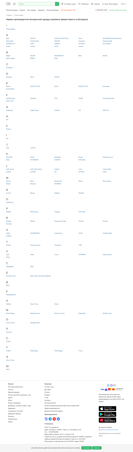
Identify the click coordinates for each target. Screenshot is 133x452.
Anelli (32, 43)
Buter (56, 58)
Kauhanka (57, 157)
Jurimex (32, 148)
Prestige (57, 212)
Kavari (81, 157)
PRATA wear (34, 212)
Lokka (105, 172)
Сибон (8, 341)
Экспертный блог (50, 403)
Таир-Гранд (34, 351)
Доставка (47, 389)
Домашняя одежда (14, 413)
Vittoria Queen (107, 254)
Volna (8, 257)
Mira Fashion (107, 181)
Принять (97, 448)
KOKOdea (82, 160)
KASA (32, 157)
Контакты (47, 400)
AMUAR (57, 41)
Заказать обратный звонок (118, 10)
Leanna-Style (107, 169)
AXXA (56, 46)
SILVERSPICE (35, 233)
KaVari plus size (108, 157)
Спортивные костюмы (15, 411)
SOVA (81, 233)
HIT (7, 120)
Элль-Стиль (10, 360)
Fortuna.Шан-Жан (108, 98)
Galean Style (34, 110)
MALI (32, 181)
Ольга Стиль (10, 322)
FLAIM (81, 98)
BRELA (32, 58)
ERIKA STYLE (83, 86)
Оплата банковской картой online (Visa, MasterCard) (61, 405)
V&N (7, 254)
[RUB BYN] (123, 4)
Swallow (8, 236)
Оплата (47, 392)
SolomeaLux (58, 233)
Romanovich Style (60, 221)
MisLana (33, 184)
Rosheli (105, 221)
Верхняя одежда (13, 392)
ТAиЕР (8, 351)
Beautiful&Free (59, 55)
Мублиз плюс (107, 313)
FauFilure (33, 98)
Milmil (80, 181)
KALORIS (9, 157)
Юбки (10, 400)
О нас (46, 397)
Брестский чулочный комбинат (40, 276)
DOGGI (56, 77)
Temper (8, 245)
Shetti (8, 233)
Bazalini (32, 55)
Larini (80, 169)
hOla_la (8, 129)
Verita (32, 254)
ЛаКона (8, 304)
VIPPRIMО (82, 254)
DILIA (32, 77)
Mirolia (8, 184)
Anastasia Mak (107, 41)
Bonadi (105, 55)
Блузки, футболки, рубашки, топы (19, 395)
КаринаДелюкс (11, 294)
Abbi (7, 38)
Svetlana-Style (107, 233)
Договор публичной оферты (53, 411)
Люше (56, 304)
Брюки (10, 397)
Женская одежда (12, 10)
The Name (57, 245)
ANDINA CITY (10, 43)
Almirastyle (9, 41)
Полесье (9, 332)
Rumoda (9, 224)
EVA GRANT (10, 89)
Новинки (22, 10)
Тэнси (81, 351)
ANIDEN (57, 43)
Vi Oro (56, 254)
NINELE (57, 193)
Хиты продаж (31, 10)
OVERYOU (10, 202)
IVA (7, 138)
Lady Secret (10, 169)
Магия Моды (10, 313)
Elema (8, 86)
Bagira (8, 55)
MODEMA (57, 184)
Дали (8, 285)
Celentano (9, 67)
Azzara (81, 46)
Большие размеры (52, 10)
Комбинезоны (12, 419)
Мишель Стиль (59, 313)
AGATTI (32, 38)
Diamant (8, 77)
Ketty (7, 160)
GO (80, 110)
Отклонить (86, 448)
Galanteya (9, 110)
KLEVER (57, 160)
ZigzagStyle (10, 266)
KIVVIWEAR (34, 160)
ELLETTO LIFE (35, 86)
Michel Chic (58, 181)
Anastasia (82, 41)
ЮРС (8, 369)
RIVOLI (32, 221)
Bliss (80, 55)
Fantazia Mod (10, 98)
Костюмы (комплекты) (15, 387)
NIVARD (81, 193)
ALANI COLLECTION (61, 38)
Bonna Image (10, 58)
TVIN (80, 245)
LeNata (8, 172)
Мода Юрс (82, 313)
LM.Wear (81, 172)
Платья (10, 389)
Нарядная (41, 10)
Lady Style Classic (36, 169)
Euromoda (106, 86)
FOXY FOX (10, 101)
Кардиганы (11, 408)
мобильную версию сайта (109, 429)
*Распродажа (10, 29)
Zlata (31, 266)
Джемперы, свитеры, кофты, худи (19, 405)
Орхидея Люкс (35, 322)
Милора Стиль (35, 313)
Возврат (47, 395)
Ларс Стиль (34, 304)
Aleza (80, 38)
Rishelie (8, 221)
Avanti (8, 46)
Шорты (10, 422)
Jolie (7, 148)
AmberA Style (34, 41)
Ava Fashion (107, 43)
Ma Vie (8, 181)
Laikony (56, 169)
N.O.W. (8, 193)
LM (55, 172)
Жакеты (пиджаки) (14, 403)
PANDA (8, 212)
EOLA (56, 86)
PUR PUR (82, 212)
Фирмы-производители (52, 408)
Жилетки (11, 416)
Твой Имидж (58, 351)
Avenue (32, 46)
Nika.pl (32, 193)
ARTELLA (82, 43)
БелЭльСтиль (11, 276)
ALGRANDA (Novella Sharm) (112, 38)
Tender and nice (35, 245)
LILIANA (33, 172)
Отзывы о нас (49, 387)
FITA (55, 98)
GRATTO (106, 110)
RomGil (81, 221)
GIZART (57, 110)
